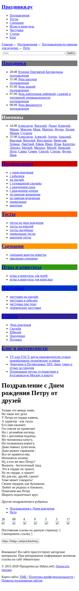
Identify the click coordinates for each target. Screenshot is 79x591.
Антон (52, 136)
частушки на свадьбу (24, 296)
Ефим (40, 144)
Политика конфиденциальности (51, 577)
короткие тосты (20, 237)
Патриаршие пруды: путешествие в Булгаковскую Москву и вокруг (34, 373)
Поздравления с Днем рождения (32, 508)
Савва (22, 151)
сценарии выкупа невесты (28, 254)
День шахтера (27, 79)
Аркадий (65, 136)
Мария (14, 133)
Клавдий (64, 125)
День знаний (26, 86)
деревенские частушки (25, 307)
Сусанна (26, 133)
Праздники (14, 63)
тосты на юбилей (21, 226)
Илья (57, 144)
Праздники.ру (17, 6)
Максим (25, 129)
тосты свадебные (21, 230)
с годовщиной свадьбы (26, 183)
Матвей (27, 147)
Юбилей (15, 332)
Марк (37, 129)
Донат (52, 125)
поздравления (19, 75)
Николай (64, 147)
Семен (32, 151)
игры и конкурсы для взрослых (31, 279)
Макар (14, 129)
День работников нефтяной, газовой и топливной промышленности (40, 95)
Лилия (69, 129)
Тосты (14, 19)
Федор (59, 129)
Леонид (15, 147)
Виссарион (44, 140)
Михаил (39, 147)
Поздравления (19, 15)
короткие (16, 205)
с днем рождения (21, 172)
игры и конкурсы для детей (29, 275)
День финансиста (30, 105)
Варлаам (15, 140)
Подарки (16, 339)
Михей (51, 147)
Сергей (44, 151)
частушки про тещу (23, 304)
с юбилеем (17, 176)
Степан (55, 151)
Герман (15, 144)
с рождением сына (22, 187)
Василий (40, 125)
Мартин (47, 129)
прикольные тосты (22, 233)
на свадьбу (17, 179)
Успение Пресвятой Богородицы (40, 72)
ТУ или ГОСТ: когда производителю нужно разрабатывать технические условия (40, 358)
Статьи (14, 33)
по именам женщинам (25, 194)
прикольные (18, 201)
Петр (13, 151)
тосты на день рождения (26, 222)
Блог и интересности (25, 348)
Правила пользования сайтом (22, 580)
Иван (48, 144)
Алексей (40, 136)
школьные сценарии (24, 258)
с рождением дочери (24, 190)
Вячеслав (60, 140)
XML (23, 577)
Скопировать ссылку (16, 534)
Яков (13, 155)
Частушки (16, 30)
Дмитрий (27, 144)
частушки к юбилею (24, 300)
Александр (25, 125)
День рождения (20, 325)
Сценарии (17, 22)
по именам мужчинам (25, 198)
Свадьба (15, 328)
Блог (13, 37)
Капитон (69, 144)
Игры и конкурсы (22, 26)
